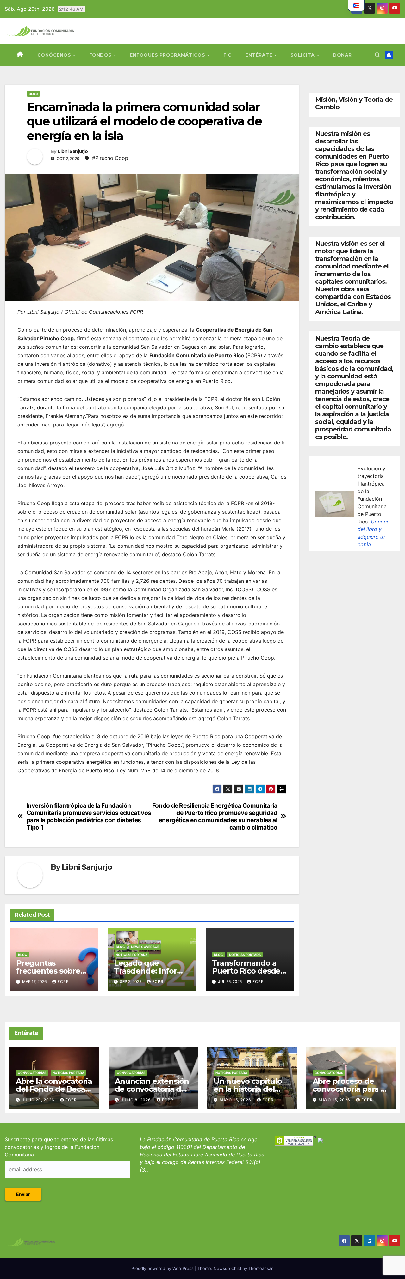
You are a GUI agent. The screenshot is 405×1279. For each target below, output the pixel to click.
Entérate (259, 55)
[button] (377, 55)
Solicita (303, 55)
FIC (227, 55)
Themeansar (260, 1268)
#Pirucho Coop (110, 158)
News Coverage (145, 947)
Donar (342, 55)
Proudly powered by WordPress (163, 1268)
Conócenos (54, 55)
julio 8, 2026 (136, 1099)
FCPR (63, 981)
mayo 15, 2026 (236, 1099)
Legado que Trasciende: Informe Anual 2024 (151, 970)
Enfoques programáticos (168, 55)
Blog (33, 94)
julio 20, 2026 (39, 1099)
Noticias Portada (131, 954)
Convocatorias (32, 1073)
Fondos (101, 55)
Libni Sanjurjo (73, 151)
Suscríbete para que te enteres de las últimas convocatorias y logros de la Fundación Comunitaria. (59, 1147)
